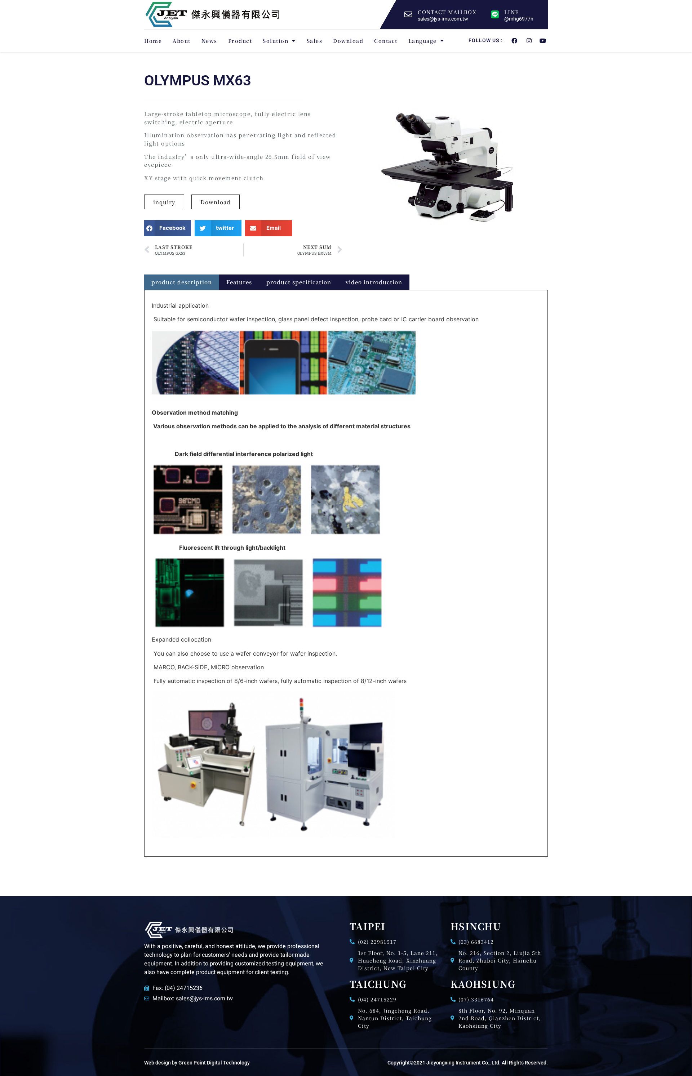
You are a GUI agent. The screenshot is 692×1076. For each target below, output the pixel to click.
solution (275, 40)
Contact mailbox (447, 11)
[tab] (181, 282)
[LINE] (495, 14)
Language (422, 40)
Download (348, 40)
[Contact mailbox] (408, 14)
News (209, 40)
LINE (511, 11)
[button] (167, 228)
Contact (386, 40)
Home (153, 40)
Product (240, 40)
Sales (315, 40)
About (182, 40)
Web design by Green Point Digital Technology (197, 1063)
